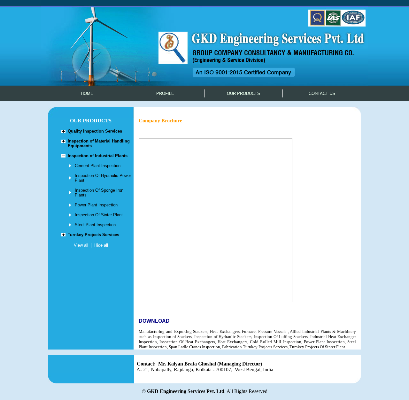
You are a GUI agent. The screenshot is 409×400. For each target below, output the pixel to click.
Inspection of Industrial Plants (97, 155)
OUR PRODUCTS (243, 93)
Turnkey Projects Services (93, 234)
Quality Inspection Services (95, 131)
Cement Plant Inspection (97, 165)
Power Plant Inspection (96, 205)
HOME (87, 93)
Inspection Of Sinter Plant (99, 214)
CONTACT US (322, 93)
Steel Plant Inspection (95, 224)
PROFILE (165, 93)
